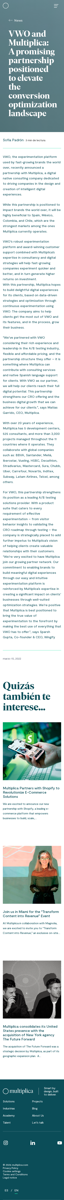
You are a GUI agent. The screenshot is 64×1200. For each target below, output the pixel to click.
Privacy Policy (10, 1167)
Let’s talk (38, 1122)
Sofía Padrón (13, 140)
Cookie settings (12, 1171)
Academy (9, 1115)
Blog (35, 1108)
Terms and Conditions (15, 1174)
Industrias (9, 1108)
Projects (37, 1101)
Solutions (9, 1101)
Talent (7, 1122)
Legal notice (10, 1177)
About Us (38, 1115)
